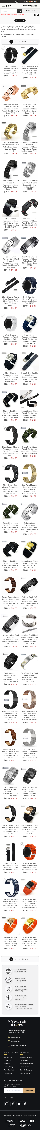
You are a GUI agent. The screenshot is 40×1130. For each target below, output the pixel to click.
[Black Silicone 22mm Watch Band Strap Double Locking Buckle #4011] (29, 399)
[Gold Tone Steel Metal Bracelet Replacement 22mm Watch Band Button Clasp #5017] (29, 93)
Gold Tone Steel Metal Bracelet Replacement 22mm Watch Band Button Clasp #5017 (29, 109)
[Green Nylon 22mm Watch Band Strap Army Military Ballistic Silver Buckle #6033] (10, 511)
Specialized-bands (23, 28)
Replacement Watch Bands (15, 26)
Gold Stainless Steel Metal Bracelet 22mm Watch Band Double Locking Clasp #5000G (10, 147)
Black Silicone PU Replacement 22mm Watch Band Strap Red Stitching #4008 (29, 222)
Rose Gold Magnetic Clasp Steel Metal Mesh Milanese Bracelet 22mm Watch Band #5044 (29, 715)
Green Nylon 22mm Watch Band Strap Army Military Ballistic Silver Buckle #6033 (10, 526)
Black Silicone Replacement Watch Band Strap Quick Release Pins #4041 (10, 70)
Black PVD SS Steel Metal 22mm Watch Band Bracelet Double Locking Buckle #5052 (29, 791)
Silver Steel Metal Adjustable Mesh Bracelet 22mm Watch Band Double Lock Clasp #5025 (10, 791)
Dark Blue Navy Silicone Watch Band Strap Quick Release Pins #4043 (29, 300)
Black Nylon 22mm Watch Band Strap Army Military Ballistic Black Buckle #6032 (10, 564)
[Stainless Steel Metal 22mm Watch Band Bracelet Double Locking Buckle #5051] (29, 169)
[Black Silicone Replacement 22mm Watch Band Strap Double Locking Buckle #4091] (10, 361)
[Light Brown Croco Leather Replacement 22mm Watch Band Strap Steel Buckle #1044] (10, 737)
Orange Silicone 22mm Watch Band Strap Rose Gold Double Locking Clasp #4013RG (10, 941)
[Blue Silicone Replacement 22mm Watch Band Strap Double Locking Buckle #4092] (29, 323)
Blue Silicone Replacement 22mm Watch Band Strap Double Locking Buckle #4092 (29, 339)
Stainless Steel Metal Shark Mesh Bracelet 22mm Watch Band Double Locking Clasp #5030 (29, 639)
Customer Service (26, 1057)
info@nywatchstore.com (19, 1045)
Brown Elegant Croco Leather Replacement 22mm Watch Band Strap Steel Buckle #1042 (10, 601)
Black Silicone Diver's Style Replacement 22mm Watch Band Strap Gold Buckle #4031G (29, 71)
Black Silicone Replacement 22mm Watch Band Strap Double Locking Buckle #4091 (10, 377)
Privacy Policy (8, 1067)
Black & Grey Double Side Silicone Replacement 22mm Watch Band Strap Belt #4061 (29, 377)
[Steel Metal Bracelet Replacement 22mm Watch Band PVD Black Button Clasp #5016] (29, 245)
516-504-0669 (16, 1037)
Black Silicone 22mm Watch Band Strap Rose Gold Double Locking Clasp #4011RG (29, 829)
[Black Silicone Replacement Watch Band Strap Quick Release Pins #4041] (10, 55)
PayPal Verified (9, 1070)
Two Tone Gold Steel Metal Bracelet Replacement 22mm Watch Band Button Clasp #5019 (29, 677)
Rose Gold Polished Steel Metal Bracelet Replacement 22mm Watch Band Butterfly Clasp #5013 (10, 109)
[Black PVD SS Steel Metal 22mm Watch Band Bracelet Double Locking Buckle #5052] (29, 775)
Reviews (7, 1063)
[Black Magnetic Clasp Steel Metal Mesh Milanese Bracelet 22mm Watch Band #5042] (10, 699)
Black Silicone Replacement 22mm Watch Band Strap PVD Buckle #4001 (10, 866)
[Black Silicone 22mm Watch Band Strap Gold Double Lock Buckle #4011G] (29, 549)
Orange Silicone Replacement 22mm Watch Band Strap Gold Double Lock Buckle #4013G (29, 941)
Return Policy (24, 1067)
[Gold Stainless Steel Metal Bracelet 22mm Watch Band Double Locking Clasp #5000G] (10, 131)
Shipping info (24, 1060)
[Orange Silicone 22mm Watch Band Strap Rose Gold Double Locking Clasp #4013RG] (10, 925)
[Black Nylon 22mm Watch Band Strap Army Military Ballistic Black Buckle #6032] (10, 549)
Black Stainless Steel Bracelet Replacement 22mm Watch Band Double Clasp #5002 (11, 185)
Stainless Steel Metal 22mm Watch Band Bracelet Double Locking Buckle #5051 (29, 185)
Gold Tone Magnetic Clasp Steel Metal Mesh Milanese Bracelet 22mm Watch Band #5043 (29, 489)
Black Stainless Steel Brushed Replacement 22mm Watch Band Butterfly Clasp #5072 (10, 639)
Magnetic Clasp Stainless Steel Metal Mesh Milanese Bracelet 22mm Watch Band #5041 (29, 753)
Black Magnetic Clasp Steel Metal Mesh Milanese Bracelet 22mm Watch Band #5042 (10, 715)
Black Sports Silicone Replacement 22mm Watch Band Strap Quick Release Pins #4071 (10, 451)
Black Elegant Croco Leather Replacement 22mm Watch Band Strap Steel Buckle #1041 (10, 829)
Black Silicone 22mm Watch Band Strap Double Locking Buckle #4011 (29, 414)
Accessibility (8, 1073)
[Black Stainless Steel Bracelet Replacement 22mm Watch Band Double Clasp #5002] (10, 169)
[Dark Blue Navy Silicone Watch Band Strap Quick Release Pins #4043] (29, 285)
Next (24, 42)
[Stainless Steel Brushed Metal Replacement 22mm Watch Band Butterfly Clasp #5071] (29, 511)
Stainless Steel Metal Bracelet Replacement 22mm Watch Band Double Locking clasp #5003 (29, 147)
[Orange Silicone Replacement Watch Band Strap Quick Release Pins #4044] (29, 851)
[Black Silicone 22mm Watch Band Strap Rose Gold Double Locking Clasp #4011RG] (29, 813)
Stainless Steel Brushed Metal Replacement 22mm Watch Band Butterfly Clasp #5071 (29, 527)
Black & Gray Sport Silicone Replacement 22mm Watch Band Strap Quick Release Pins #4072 (10, 489)
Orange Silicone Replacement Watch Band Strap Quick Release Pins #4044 (29, 866)
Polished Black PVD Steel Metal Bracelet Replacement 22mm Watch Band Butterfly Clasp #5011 (29, 601)
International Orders (26, 1063)
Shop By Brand (25, 1073)
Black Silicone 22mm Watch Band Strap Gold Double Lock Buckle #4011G (29, 564)
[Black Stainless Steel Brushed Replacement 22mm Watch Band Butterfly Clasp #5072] (10, 623)
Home (3, 26)
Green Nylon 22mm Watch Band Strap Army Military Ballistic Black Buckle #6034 (29, 450)
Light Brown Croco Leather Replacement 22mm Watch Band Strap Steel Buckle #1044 (10, 753)
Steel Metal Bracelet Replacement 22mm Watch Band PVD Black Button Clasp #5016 (29, 261)
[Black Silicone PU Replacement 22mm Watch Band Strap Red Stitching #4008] (29, 207)
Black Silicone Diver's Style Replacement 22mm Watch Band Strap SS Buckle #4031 (10, 301)
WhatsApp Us (15, 1041)
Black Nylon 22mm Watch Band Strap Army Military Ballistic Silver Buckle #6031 (10, 414)
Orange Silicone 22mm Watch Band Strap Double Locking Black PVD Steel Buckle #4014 (29, 903)
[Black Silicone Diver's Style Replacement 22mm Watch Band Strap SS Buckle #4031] (10, 285)
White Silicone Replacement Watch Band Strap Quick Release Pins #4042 (10, 338)
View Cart (31, 11)
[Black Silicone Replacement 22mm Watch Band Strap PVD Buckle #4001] (10, 851)
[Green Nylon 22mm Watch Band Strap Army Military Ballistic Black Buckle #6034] (29, 435)
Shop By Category (26, 1070)
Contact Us (7, 1060)
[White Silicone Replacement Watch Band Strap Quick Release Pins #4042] (10, 323)
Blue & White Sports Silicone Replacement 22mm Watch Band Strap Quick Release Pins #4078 (10, 903)
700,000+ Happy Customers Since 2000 (12, 14)
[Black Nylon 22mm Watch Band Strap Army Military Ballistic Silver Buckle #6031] (10, 399)
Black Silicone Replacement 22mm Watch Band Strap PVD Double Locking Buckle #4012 (10, 223)
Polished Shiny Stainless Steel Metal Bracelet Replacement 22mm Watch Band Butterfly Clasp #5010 (10, 262)
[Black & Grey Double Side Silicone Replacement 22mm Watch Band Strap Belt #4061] (29, 361)
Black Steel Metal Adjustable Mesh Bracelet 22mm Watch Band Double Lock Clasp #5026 (10, 677)
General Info (8, 1057)
